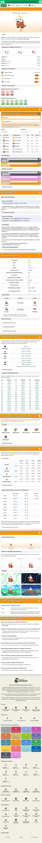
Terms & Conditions (34, 837)
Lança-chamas (7, 121)
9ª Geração (30, 267)
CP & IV (19, 5)
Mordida (7, 140)
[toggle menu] (37, 2)
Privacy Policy (7, 837)
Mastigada (17, 143)
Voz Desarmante (18, 149)
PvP (26, 5)
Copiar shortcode (11, 548)
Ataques (33, 5)
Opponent (23, 129)
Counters (12, 5)
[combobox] (21, 2)
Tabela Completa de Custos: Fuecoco (10, 527)
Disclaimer (21, 837)
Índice (4, 34)
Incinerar (6, 117)
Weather (3, 129)
